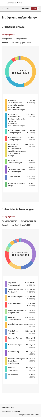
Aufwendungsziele (28, 221)
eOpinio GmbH (34, 415)
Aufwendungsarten (9, 221)
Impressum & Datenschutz (11, 411)
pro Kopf (15, 43)
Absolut (5, 43)
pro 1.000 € (26, 43)
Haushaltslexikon (8, 407)
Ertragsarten (7, 39)
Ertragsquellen (21, 39)
